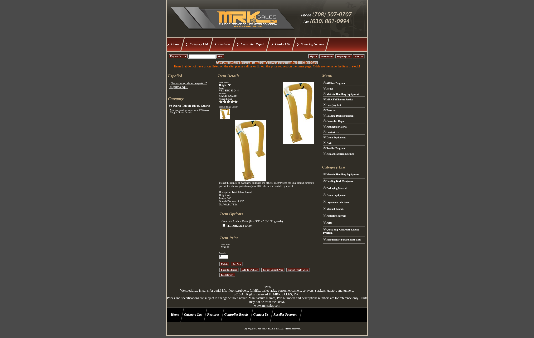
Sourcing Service (312, 44)
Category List (199, 44)
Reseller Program (335, 148)
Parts (329, 143)
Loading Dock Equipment (340, 115)
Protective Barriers (336, 215)
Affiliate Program (335, 83)
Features (224, 44)
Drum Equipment (336, 137)
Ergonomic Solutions (337, 202)
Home (175, 44)
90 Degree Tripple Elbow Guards (189, 105)
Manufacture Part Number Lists (343, 239)
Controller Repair (253, 44)
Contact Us (282, 44)
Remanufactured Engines (340, 153)
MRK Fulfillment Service (339, 99)
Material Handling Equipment (342, 94)
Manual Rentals (335, 209)
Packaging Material (336, 126)
